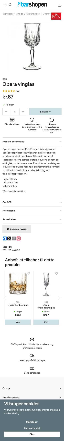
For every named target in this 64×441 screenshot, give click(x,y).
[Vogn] (59, 5)
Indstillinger (32, 421)
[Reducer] (6, 111)
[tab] (32, 141)
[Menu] (4, 5)
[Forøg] (23, 111)
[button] (18, 322)
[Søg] (10, 4)
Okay (32, 434)
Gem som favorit (17, 229)
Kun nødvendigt (32, 428)
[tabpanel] (32, 172)
